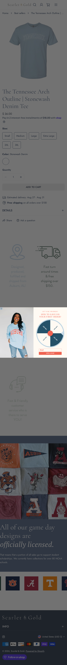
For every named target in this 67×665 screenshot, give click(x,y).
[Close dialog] (1, 308)
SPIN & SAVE (50, 353)
